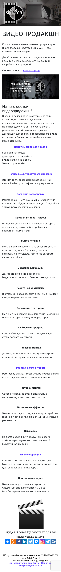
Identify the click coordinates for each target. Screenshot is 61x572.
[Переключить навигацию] (54, 13)
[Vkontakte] (7, 541)
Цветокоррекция (30, 454)
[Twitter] (30, 541)
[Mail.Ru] (53, 541)
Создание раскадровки (30, 193)
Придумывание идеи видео (30, 146)
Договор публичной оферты (24, 563)
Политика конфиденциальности (35, 564)
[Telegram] (47, 541)
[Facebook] (19, 541)
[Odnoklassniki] (13, 541)
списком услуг (31, 70)
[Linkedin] (24, 541)
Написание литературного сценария (30, 173)
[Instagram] (42, 541)
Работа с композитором (30, 367)
